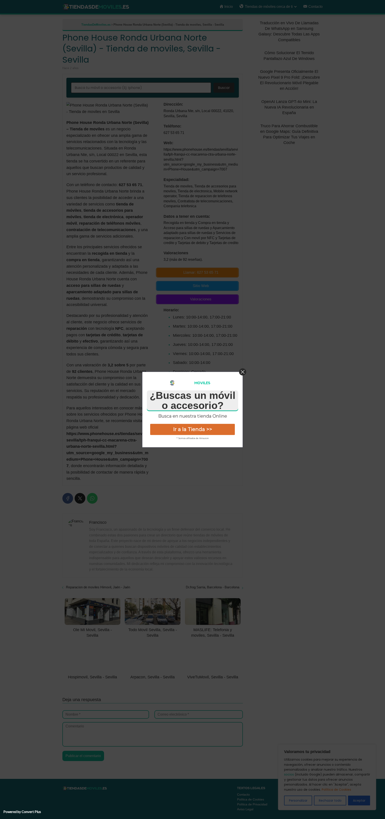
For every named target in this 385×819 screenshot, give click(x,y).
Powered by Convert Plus (22, 812)
